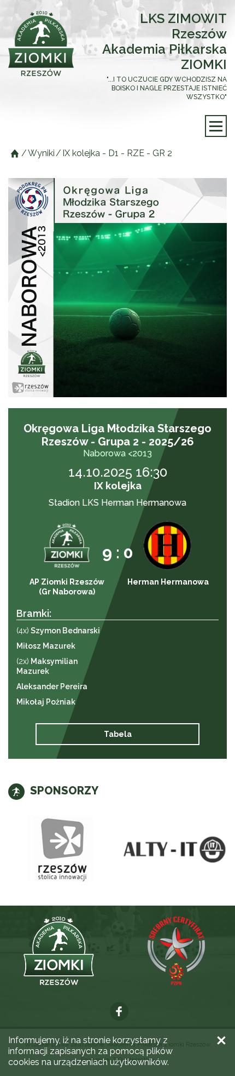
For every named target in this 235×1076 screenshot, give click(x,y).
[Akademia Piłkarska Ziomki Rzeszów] (41, 43)
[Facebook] (119, 1011)
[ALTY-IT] (172, 850)
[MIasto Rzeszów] (63, 850)
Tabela (118, 734)
